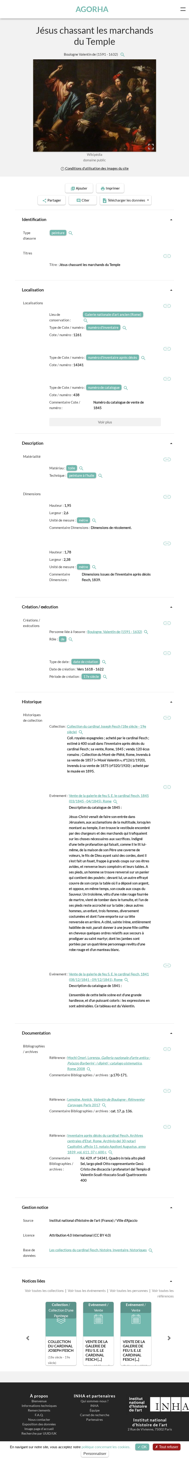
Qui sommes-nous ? (95, 1401)
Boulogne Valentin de (91, 54)
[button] (27, 1338)
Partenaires (94, 1419)
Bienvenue (39, 1401)
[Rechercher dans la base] (151, 1250)
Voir (105, 422)
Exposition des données (39, 1424)
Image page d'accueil (39, 1429)
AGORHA (92, 9)
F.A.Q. (39, 1415)
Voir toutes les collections (45, 1290)
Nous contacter (39, 1419)
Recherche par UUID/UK (39, 1433)
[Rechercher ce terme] (71, 233)
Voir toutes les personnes (129, 1290)
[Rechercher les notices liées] (122, 54)
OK (144, 1447)
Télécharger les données (126, 200)
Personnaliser (94, 1454)
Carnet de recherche (94, 1415)
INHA (94, 1406)
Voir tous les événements (86, 1290)
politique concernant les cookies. (106, 1447)
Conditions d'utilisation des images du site (97, 168)
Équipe (95, 1410)
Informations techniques (39, 1406)
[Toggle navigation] (184, 9)
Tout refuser (168, 1447)
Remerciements (39, 1410)
